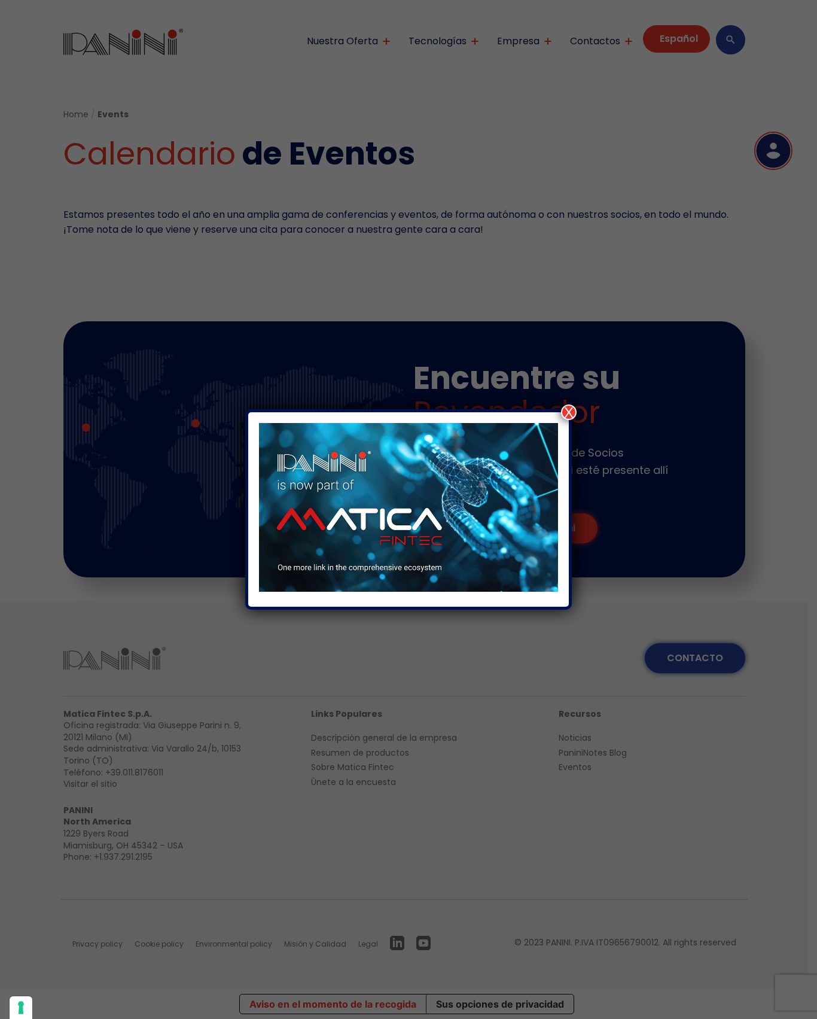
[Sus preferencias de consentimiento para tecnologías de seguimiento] (21, 1007)
